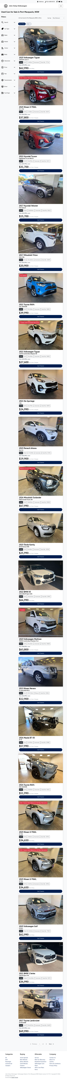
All (6, 1057)
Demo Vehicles (24, 1061)
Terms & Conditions (55, 1063)
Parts (36, 1069)
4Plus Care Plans (39, 1067)
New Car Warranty (40, 1059)
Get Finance (40, 72)
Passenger (8, 1061)
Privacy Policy (53, 1065)
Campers (7, 1065)
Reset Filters (22, 24)
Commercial (8, 1063)
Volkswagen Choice (25, 1067)
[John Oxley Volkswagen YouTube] (60, 1)
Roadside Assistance (40, 1061)
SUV (6, 1059)
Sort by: (49, 18)
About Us (52, 1059)
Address (41, 1)
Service (37, 1057)
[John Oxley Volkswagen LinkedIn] (62, 1)
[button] (61, 6)
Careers (51, 1061)
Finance (22, 1065)
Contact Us (52, 1057)
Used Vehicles (24, 1063)
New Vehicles (23, 1059)
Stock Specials (24, 1057)
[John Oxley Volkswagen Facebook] (57, 1)
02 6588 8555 (51, 1)
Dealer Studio (14, 1077)
